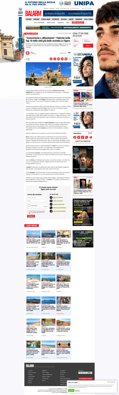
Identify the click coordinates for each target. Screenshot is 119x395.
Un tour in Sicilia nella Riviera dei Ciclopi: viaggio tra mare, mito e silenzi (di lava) (63, 352)
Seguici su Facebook (58, 197)
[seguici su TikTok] (84, 373)
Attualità (30, 378)
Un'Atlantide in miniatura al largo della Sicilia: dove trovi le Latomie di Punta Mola (63, 264)
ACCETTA (71, 390)
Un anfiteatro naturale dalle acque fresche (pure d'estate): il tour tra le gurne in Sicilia (32, 352)
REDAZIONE (52, 8)
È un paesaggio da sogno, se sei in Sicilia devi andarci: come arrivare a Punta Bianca (32, 286)
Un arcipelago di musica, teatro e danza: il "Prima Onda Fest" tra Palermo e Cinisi (83, 191)
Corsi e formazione (39, 22)
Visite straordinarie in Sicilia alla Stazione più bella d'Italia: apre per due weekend (63, 242)
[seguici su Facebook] (79, 373)
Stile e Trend (45, 372)
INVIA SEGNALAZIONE (64, 8)
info (90, 385)
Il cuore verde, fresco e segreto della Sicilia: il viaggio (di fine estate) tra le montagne (48, 264)
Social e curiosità (68, 33)
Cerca (87, 46)
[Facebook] (51, 197)
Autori (62, 374)
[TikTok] (51, 204)
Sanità (30, 382)
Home (59, 33)
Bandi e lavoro (51, 22)
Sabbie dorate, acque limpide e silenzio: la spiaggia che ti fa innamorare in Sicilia (31, 330)
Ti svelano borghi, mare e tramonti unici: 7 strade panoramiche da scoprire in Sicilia (48, 352)
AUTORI (57, 8)
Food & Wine (31, 376)
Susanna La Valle (45, 269)
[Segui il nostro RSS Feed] (91, 373)
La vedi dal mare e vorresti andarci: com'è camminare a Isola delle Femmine (63, 329)
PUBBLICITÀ (46, 8)
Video (67, 22)
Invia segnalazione (65, 378)
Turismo (62, 33)
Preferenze (77, 391)
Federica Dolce (30, 313)
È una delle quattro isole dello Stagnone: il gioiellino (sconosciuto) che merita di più (48, 308)
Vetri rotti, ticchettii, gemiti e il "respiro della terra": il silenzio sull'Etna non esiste (33, 241)
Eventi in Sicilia (32, 372)
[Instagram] (51, 200)
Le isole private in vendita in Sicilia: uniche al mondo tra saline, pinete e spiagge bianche (48, 242)
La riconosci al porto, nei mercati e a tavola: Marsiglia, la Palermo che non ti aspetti (32, 308)
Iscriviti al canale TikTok (58, 204)
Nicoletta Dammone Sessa (32, 247)
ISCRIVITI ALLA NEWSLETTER (82, 141)
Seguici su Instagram (58, 200)
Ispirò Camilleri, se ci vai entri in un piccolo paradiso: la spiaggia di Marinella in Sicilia (32, 264)
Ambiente (44, 370)
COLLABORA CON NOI (74, 8)
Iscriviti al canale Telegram (59, 211)
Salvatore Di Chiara (31, 269)
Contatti (62, 376)
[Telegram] (51, 211)
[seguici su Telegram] (89, 373)
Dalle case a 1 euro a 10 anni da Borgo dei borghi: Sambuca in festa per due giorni (63, 286)
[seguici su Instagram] (82, 373)
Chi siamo (62, 370)
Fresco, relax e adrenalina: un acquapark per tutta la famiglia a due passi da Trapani (48, 330)
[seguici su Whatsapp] (86, 373)
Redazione (44, 247)
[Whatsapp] (51, 207)
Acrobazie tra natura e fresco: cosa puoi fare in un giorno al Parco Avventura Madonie (63, 308)
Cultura (30, 370)
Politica (30, 380)
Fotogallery (60, 22)
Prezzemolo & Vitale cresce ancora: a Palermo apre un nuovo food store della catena (83, 104)
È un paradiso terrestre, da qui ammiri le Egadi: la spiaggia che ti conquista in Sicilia (48, 286)
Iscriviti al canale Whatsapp (59, 207)
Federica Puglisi (60, 269)
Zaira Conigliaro (61, 313)
